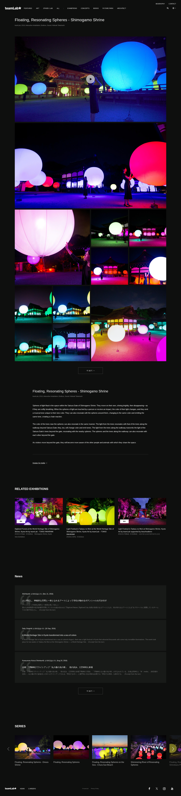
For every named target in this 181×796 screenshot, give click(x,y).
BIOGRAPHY (160, 4)
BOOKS (96, 8)
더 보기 (89, 371)
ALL (58, 8)
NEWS (22, 789)
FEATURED (28, 8)
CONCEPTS (85, 8)
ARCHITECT (121, 8)
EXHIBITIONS (72, 8)
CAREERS (32, 789)
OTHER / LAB (48, 8)
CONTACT (172, 4)
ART (37, 8)
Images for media (39, 463)
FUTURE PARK (108, 8)
